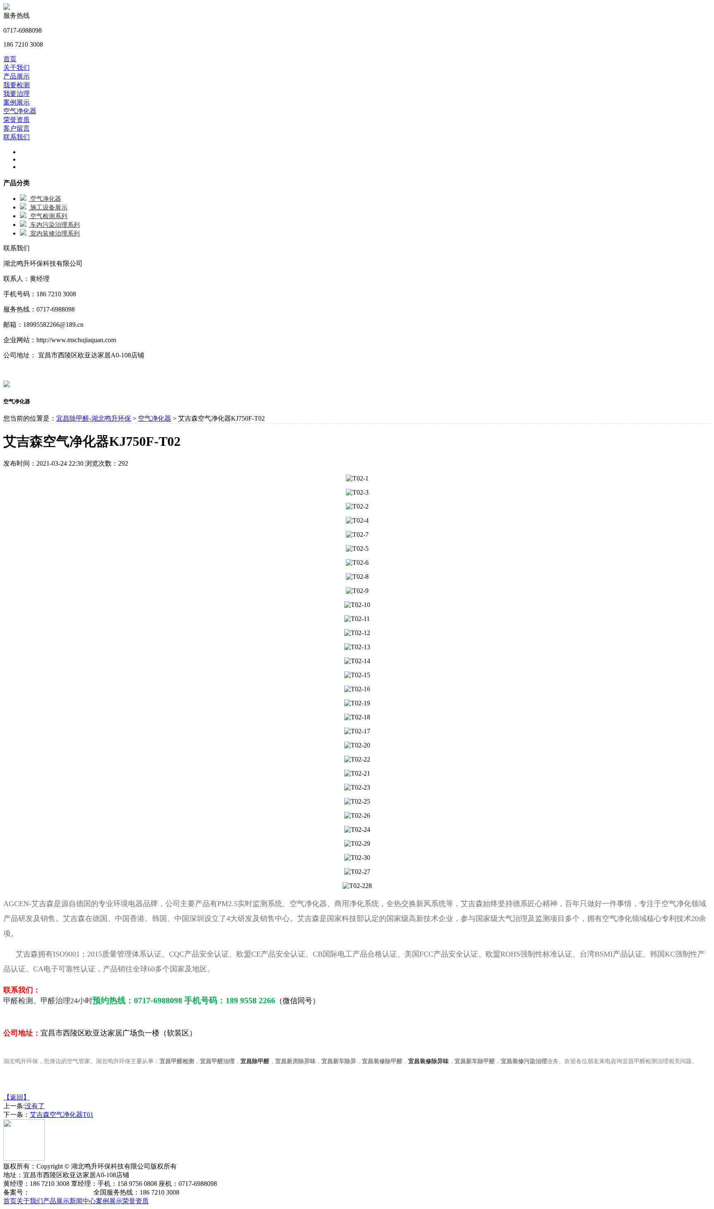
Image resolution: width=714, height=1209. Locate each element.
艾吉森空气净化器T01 (61, 1114)
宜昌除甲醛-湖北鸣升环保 (93, 418)
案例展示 (16, 102)
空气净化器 (19, 110)
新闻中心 (82, 1200)
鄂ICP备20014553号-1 (61, 1192)
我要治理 (16, 93)
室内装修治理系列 (54, 233)
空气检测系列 (48, 216)
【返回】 (16, 1097)
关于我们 (16, 67)
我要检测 (16, 84)
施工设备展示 (48, 207)
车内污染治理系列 (54, 224)
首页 (10, 58)
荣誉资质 (16, 119)
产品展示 (16, 76)
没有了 (35, 1105)
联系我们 (16, 136)
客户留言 (16, 128)
